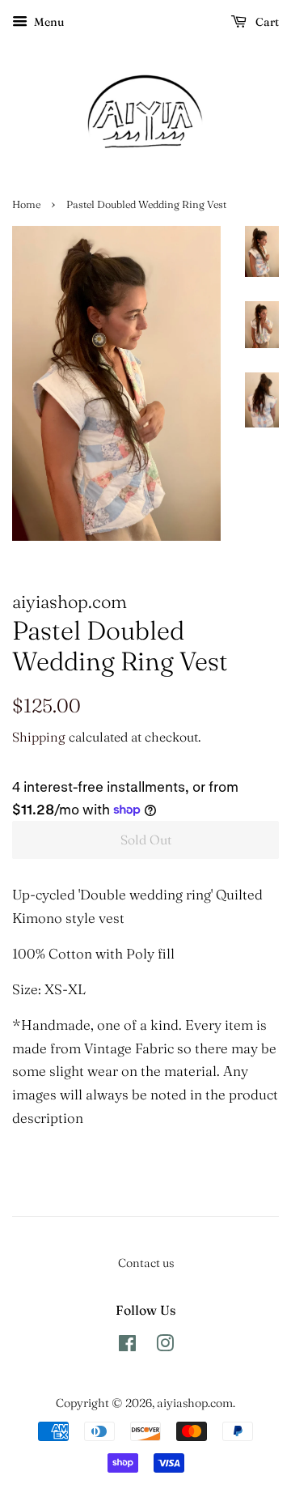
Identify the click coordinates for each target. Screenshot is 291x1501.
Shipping (38, 737)
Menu (48, 22)
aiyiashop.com (195, 1403)
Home (26, 204)
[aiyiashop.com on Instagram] (165, 1346)
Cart (266, 22)
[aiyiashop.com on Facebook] (127, 1346)
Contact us (146, 1263)
